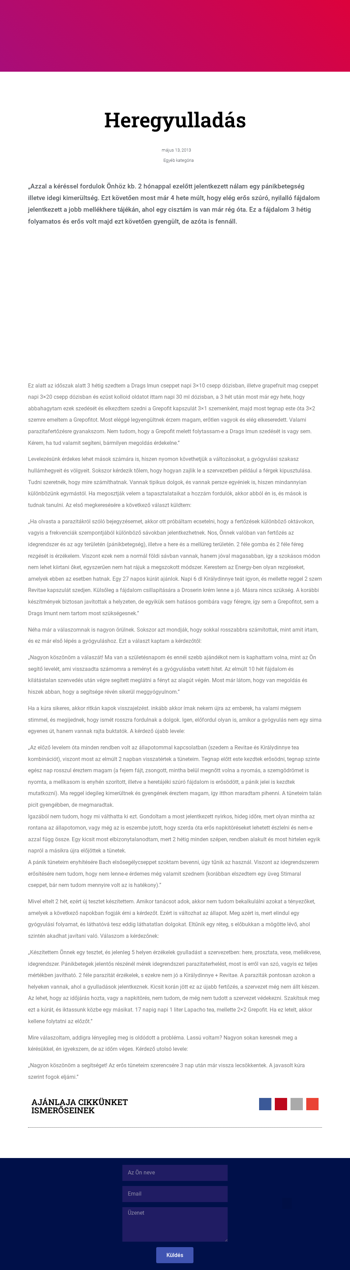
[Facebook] (287, 1224)
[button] (235, 18)
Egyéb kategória (178, 160)
